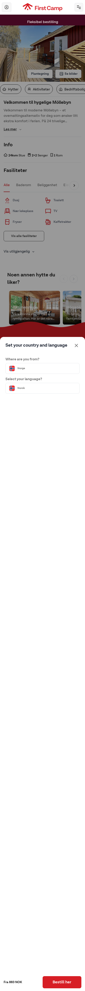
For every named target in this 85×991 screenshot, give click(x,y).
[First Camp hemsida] (42, 7)
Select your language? (23, 379)
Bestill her (62, 982)
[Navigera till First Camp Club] (6, 7)
